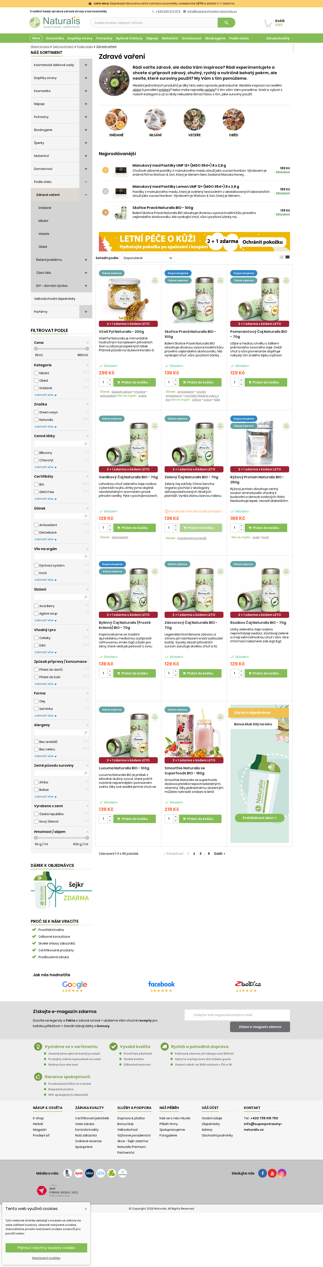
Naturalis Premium (131, 1147)
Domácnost (191, 38)
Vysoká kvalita (135, 1046)
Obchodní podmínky (217, 1135)
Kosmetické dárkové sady (54, 65)
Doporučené (148, 258)
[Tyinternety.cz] (122, 1173)
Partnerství (125, 1152)
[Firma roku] (161, 1191)
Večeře (43, 234)
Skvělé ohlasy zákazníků (56, 943)
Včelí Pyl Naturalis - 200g (121, 331)
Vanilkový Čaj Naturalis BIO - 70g (128, 477)
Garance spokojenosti (67, 1076)
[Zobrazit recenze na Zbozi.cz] (248, 984)
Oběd (42, 247)
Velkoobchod (127, 1129)
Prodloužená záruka (53, 957)
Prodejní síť (41, 1135)
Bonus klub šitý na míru (253, 724)
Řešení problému (49, 260)
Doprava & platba (131, 1118)
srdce (142, 396)
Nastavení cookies (46, 1258)
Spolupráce (84, 1147)
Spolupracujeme (172, 1129)
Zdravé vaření (48, 195)
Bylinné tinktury (129, 38)
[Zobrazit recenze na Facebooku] (161, 984)
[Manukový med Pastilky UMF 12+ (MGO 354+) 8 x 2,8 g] (122, 170)
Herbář (38, 1124)
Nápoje (152, 38)
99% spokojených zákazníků (68, 1095)
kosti (265, 537)
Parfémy (40, 311)
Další (220, 853)
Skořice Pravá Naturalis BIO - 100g (162, 208)
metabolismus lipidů (192, 538)
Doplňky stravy (80, 38)
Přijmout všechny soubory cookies (46, 1247)
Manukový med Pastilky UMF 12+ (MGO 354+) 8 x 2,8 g (179, 166)
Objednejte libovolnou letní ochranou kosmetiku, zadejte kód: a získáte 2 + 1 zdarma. (164, 3)
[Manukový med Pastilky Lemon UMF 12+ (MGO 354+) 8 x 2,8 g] (122, 191)
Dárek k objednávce (252, 712)
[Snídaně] (116, 120)
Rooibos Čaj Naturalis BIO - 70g (258, 622)
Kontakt (252, 1107)
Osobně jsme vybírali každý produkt (74, 1053)
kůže (217, 399)
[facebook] (262, 1173)
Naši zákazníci (86, 1135)
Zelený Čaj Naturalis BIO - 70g (191, 477)
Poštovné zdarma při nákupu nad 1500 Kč (204, 1053)
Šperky (39, 143)
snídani (164, 90)
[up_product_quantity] (109, 380)
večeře (209, 90)
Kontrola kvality (87, 1129)
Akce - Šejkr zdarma (132, 1141)
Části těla (43, 273)
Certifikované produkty (56, 950)
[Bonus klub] (259, 771)
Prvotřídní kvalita (51, 930)
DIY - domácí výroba (51, 286)
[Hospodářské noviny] (100, 1173)
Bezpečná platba (60, 1089)
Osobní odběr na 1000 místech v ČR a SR (203, 1064)
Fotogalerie (168, 1135)
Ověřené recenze (88, 1141)
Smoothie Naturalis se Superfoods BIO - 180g (185, 771)
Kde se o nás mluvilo (175, 1118)
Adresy (207, 1129)
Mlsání (43, 221)
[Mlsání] (155, 120)
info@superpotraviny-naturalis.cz (212, 11)
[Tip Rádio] (111, 1173)
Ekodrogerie (215, 38)
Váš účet (210, 1107)
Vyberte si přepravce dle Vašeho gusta (203, 1059)
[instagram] (282, 1173)
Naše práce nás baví (63, 1064)
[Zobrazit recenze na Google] (74, 984)
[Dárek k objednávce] (61, 890)
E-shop (38, 1118)
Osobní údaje (212, 1118)
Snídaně (44, 208)
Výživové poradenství (134, 1135)
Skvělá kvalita (134, 1059)
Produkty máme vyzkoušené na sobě (74, 1059)
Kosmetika (55, 38)
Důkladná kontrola (137, 1064)
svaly (256, 537)
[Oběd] (233, 120)
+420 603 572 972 (168, 11)
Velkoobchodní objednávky (54, 298)
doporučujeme (178, 273)
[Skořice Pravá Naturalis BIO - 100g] (122, 212)
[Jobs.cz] (89, 1173)
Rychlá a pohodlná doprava (200, 1046)
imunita (139, 392)
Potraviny (104, 38)
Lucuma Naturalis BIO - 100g (124, 768)
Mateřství (170, 38)
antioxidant (108, 396)
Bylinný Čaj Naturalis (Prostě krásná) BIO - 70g (125, 625)
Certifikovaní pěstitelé (92, 1118)
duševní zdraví (122, 392)
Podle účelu (239, 38)
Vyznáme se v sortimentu (71, 1046)
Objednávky (211, 1124)
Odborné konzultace (54, 936)
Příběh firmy (169, 1124)
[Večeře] (194, 120)
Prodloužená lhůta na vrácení (69, 1084)
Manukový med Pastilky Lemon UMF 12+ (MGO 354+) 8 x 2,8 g (185, 187)
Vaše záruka (84, 1124)
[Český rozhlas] (67, 1173)
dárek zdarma (111, 273)
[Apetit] (78, 1173)
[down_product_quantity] (109, 384)
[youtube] (272, 1173)
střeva (196, 399)
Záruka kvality (278, 38)
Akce (36, 38)
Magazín (282, 48)
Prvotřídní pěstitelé (138, 1053)
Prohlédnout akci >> (259, 818)
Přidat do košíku (132, 382)
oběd (137, 90)
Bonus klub (125, 1124)
